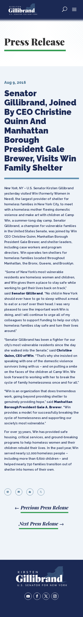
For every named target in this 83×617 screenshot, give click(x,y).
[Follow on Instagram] (55, 596)
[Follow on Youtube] (28, 596)
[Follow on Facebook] (37, 596)
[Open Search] (64, 9)
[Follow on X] (46, 596)
